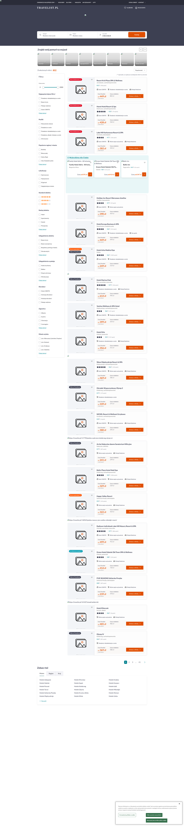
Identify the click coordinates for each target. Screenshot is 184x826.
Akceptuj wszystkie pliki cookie (156, 820)
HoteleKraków (114, 680)
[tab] (78, 100)
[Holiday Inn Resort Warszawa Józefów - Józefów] (80, 207)
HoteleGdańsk (44, 683)
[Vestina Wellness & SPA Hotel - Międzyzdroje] (80, 315)
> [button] (145, 662)
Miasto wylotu (44, 334)
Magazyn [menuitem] (78, 2)
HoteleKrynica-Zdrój (81, 693)
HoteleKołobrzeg (80, 686)
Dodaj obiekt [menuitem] (133, 2)
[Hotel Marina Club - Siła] (80, 289)
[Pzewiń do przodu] (141, 49)
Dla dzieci (42, 287)
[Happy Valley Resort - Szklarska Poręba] (80, 505)
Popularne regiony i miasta (48, 145)
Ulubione (130, 7)
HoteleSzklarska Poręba (47, 693)
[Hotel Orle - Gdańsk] (80, 341)
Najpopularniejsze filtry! (47, 94)
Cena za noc (42, 83)
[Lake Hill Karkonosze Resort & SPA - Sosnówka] (80, 141)
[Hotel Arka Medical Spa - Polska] (80, 259)
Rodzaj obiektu (44, 210)
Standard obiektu (45, 193)
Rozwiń (43, 701)
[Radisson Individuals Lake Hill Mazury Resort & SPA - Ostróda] (80, 535)
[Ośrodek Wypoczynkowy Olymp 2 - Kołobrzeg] (80, 397)
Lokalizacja (42, 171)
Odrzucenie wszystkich (154, 815)
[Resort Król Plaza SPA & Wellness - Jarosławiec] (80, 89)
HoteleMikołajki (114, 690)
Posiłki (41, 119)
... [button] (135, 662)
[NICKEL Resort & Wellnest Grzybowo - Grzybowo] (80, 423)
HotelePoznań (44, 686)
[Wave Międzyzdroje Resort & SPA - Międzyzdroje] (80, 371)
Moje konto (141, 7)
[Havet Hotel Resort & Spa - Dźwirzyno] (80, 115)
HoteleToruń (43, 690)
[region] (80, 89)
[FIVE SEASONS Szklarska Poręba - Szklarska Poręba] (80, 587)
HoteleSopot (78, 683)
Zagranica (42, 309)
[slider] (43, 87)
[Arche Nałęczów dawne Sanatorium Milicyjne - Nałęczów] (80, 453)
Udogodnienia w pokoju (47, 261)
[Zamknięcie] (179, 804)
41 (140, 662)
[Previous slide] (69, 89)
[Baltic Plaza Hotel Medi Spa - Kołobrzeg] (80, 479)
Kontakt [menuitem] (141, 2)
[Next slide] (92, 89)
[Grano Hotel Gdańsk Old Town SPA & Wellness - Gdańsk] (80, 561)
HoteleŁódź (113, 686)
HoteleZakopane (45, 680)
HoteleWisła (78, 696)
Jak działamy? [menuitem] (86, 2)
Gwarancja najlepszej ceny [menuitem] (46, 2)
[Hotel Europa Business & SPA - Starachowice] (80, 233)
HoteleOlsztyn (114, 693)
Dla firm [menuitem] (68, 2)
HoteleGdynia (79, 690)
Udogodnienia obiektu (46, 236)
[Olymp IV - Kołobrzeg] (80, 643)
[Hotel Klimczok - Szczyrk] (80, 617)
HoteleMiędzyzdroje (46, 696)
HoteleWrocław (79, 680)
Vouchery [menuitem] (61, 2)
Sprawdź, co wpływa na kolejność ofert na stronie (132, 74)
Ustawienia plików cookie (127, 815)
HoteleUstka (113, 696)
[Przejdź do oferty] (90, 174)
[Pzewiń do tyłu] (145, 49)
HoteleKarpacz (114, 683)
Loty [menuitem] (94, 2)
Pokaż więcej (42, 113)
